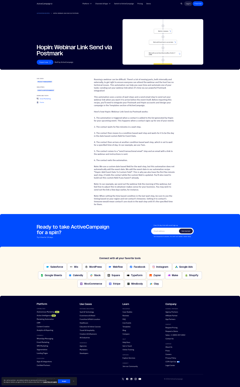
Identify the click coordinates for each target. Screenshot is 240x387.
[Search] (181, 3)
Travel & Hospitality (87, 330)
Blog (124, 330)
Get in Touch (127, 346)
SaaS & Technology (87, 312)
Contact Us (169, 339)
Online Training (128, 350)
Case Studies (127, 312)
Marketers (83, 350)
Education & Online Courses (90, 327)
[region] (39, 381)
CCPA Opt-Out (170, 362)
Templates (126, 327)
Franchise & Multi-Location (90, 319)
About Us (168, 347)
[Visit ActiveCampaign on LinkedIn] (131, 379)
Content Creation (43, 326)
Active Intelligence (44, 315)
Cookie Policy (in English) (50, 382)
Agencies (83, 346)
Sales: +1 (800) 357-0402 (175, 335)
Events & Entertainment (46, 90)
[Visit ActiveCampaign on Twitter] (123, 379)
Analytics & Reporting (45, 330)
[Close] (74, 381)
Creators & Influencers (88, 334)
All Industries (85, 338)
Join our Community (130, 366)
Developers (84, 353)
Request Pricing (171, 328)
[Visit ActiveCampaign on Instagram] (135, 379)
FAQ (124, 319)
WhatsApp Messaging (45, 338)
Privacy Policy (170, 358)
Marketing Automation (45, 319)
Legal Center (170, 365)
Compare (126, 334)
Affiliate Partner (171, 315)
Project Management (45, 81)
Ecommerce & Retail (87, 315)
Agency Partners (171, 312)
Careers (168, 354)
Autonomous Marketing (45, 312)
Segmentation (42, 349)
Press (167, 351)
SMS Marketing (42, 346)
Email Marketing (43, 342)
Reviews (126, 315)
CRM (38, 323)
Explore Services (129, 358)
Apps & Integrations (44, 362)
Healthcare (84, 323)
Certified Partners (43, 365)
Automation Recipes (43, 13)
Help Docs (126, 342)
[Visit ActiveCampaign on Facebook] (127, 379)
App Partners (170, 319)
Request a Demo (171, 331)
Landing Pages (42, 353)
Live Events (127, 323)
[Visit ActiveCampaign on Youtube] (140, 379)
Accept (64, 381)
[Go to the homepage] (44, 4)
